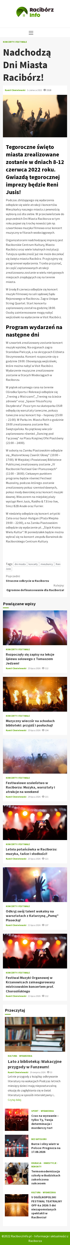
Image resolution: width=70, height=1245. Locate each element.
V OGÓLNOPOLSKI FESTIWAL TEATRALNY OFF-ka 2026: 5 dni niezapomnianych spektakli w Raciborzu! (16, 1205)
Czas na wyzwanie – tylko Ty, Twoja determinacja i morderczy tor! (16, 1120)
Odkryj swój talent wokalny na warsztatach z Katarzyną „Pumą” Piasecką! (35, 884)
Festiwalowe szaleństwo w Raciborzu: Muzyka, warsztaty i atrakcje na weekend (35, 756)
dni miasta (20, 564)
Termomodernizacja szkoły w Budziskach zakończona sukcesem (16, 1174)
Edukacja (36, 1163)
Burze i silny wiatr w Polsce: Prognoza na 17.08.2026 (16, 1146)
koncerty (33, 564)
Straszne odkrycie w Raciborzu (27, 578)
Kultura (12, 1056)
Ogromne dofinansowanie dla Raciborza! (35, 587)
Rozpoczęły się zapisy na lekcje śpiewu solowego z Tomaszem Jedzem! (35, 627)
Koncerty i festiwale (15, 42)
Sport (35, 1111)
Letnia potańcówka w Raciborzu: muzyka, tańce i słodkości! (35, 822)
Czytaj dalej (14, 1100)
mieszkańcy (47, 564)
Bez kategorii (39, 1139)
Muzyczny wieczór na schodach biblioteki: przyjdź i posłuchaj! (35, 694)
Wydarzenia (25, 1056)
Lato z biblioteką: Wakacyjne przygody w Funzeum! (35, 1034)
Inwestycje (50, 1163)
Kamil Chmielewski (15, 90)
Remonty (36, 1167)
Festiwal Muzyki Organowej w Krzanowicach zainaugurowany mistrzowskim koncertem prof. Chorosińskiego (35, 951)
